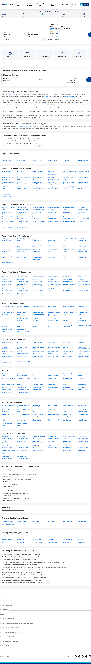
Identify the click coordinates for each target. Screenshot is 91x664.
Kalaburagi (6, 80)
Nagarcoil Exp (9, 75)
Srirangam (73, 80)
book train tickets (10, 94)
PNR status (49, 96)
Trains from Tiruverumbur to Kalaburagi (13, 510)
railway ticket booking (26, 126)
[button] (57, 34)
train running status (70, 96)
